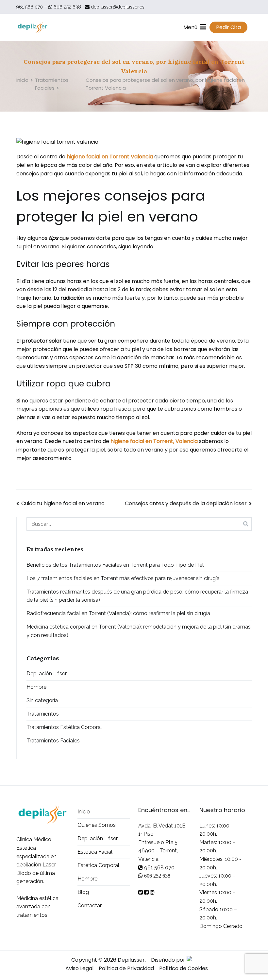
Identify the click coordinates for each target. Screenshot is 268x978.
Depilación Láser (46, 673)
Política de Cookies (183, 968)
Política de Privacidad (126, 968)
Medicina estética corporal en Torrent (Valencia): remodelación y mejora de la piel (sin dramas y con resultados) (138, 631)
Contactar (89, 905)
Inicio (83, 812)
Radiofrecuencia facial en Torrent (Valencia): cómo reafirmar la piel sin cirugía (118, 613)
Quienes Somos (96, 825)
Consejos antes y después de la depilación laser (186, 503)
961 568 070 (29, 6)
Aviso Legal (79, 968)
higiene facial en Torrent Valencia (110, 156)
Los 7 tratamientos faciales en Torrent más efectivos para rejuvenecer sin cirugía (123, 578)
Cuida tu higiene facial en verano (63, 503)
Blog (83, 892)
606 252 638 (66, 6)
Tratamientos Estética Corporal (64, 727)
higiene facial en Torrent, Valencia (154, 441)
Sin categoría (42, 700)
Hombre (36, 687)
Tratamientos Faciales (53, 741)
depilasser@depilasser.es (117, 6)
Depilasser (131, 960)
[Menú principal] (203, 27)
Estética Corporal (98, 865)
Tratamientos (42, 714)
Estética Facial (94, 852)
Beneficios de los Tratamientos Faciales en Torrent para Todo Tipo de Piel (115, 565)
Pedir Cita (228, 27)
